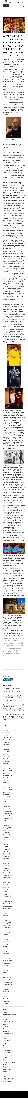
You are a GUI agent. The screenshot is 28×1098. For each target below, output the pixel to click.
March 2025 (6, 763)
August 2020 (6, 863)
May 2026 (5, 735)
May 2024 (5, 780)
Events (19, 638)
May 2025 (5, 759)
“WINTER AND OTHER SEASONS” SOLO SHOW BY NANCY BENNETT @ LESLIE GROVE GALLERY (14, 710)
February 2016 (7, 977)
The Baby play (12, 652)
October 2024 (6, 773)
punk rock (17, 648)
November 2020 (7, 858)
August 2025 (6, 752)
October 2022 (6, 816)
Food (4, 1048)
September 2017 (7, 934)
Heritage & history (8, 1052)
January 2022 (6, 830)
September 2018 (7, 906)
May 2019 (5, 889)
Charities (5, 1026)
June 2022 (6, 820)
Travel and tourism (8, 1078)
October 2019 (6, 877)
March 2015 (6, 1003)
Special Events (7, 640)
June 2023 (6, 801)
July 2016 (5, 965)
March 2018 (6, 920)
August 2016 (6, 963)
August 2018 (6, 908)
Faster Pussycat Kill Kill (9, 643)
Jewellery (5, 1057)
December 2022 (7, 811)
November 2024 (7, 771)
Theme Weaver (19, 1095)
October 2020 (6, 861)
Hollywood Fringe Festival (13, 645)
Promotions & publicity (9, 1062)
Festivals (5, 1043)
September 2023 (7, 794)
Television (6, 1074)
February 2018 (7, 923)
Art (4, 1017)
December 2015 (7, 982)
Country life (6, 1031)
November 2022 (7, 813)
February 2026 (7, 737)
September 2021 (7, 837)
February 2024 (7, 785)
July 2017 (5, 939)
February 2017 (7, 951)
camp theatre (11, 642)
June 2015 (6, 996)
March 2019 (6, 894)
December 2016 (7, 953)
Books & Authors (7, 1024)
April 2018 (6, 918)
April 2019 (6, 892)
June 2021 (6, 842)
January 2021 (6, 854)
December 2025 (7, 742)
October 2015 (6, 987)
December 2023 (7, 790)
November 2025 (7, 744)
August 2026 (6, 728)
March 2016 (6, 975)
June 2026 (6, 733)
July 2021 (5, 839)
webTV (5, 1083)
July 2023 (5, 799)
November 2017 (7, 930)
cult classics (19, 642)
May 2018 (5, 915)
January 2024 (6, 787)
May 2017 (5, 944)
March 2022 (6, 825)
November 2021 (7, 835)
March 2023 (6, 806)
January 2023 (6, 809)
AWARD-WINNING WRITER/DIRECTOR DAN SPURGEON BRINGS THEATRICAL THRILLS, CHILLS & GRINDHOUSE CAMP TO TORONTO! (13, 46)
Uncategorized (7, 1081)
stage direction (11, 650)
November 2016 (7, 956)
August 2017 (6, 937)
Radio (4, 1064)
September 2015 (7, 989)
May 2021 (5, 844)
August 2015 (6, 991)
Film (23, 638)
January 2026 (6, 740)
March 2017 (6, 949)
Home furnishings (8, 1055)
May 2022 (5, 823)
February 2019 (7, 896)
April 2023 (6, 804)
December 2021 (7, 832)
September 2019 (7, 880)
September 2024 (7, 775)
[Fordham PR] (14, 2)
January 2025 (6, 768)
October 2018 (6, 904)
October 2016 (6, 958)
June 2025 (6, 756)
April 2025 (6, 761)
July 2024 (5, 778)
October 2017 (6, 932)
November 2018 (7, 901)
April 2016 (6, 972)
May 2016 (5, 970)
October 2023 (6, 792)
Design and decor (8, 1033)
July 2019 (5, 885)
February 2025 (7, 766)
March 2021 (6, 849)
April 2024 (6, 782)
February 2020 (7, 870)
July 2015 (5, 994)
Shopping (5, 1067)
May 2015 (5, 999)
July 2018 (5, 911)
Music (4, 1059)
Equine (5, 1036)
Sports (5, 1071)
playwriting (11, 648)
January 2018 (6, 925)
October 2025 (6, 747)
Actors (10, 638)
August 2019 (6, 882)
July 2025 (5, 754)
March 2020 (6, 868)
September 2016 (7, 961)
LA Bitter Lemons (12, 647)
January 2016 (6, 980)
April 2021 (6, 847)
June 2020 (6, 866)
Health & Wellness (8, 1050)
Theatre (5, 1076)
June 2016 (6, 968)
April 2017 (6, 946)
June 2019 (6, 887)
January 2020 (6, 873)
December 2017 (7, 927)
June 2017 (6, 942)
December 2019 (7, 875)
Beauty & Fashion (8, 1021)
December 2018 (7, 899)
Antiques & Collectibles (9, 1014)
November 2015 (7, 984)
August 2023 (6, 797)
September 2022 (7, 818)
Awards (15, 638)
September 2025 (7, 749)
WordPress (19, 1093)
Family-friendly (7, 1040)
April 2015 (6, 1001)
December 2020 (7, 856)
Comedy (5, 1029)
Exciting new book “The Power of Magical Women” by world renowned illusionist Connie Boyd (13, 704)
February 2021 (7, 851)
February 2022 (7, 828)
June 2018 (6, 913)
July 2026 (5, 730)
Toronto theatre (20, 652)
